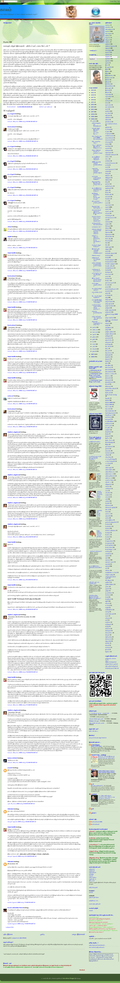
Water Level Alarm (96, 746)
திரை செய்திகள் (109, 369)
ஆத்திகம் (107, 56)
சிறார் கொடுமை (109, 230)
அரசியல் (41, 106)
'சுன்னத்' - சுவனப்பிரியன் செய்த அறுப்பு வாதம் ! (99, 494)
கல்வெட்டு (93, 769)
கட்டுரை (107, 131)
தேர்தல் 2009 (108, 402)
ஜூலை (94, 337)
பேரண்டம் (107, 534)
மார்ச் (93, 346)
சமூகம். (107, 209)
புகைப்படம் (108, 513)
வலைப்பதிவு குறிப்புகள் (94, 904)
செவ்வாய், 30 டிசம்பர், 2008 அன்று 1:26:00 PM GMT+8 (22, 351)
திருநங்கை (108, 357)
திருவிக (107, 361)
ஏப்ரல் (94, 344)
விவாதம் (107, 635)
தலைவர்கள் (108, 338)
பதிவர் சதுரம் (108, 467)
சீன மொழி (108, 240)
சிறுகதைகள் (108, 234)
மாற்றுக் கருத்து (109, 574)
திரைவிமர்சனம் (109, 382)
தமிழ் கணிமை (92, 877)
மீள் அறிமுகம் (108, 580)
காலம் (5, 9)
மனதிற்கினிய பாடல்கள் (111, 572)
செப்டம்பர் (95, 332)
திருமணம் (107, 359)
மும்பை (107, 586)
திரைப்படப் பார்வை (110, 373)
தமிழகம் (107, 323)
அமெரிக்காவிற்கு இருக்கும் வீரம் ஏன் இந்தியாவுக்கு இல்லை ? (95, 597)
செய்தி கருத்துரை (109, 259)
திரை (106, 363)
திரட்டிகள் (107, 350)
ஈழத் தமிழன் (108, 96)
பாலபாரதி (107, 497)
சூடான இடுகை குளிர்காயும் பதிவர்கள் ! (96, 158)
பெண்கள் (107, 524)
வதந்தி (107, 607)
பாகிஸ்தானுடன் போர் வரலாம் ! (96, 270)
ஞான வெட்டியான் (109, 282)
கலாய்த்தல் (108, 146)
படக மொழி (108, 463)
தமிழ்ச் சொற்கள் (109, 305)
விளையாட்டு (108, 639)
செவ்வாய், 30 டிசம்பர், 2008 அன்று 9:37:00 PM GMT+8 (22, 497)
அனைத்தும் (108, 50)
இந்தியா (107, 71)
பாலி (106, 499)
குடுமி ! (98, 474)
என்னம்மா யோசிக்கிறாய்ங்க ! (97, 313)
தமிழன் (107, 329)
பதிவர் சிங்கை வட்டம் (110, 471)
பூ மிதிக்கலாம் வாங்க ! (94, 441)
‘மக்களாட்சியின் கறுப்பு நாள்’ (96, 719)
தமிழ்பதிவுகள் (92, 872)
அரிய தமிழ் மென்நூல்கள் (111, 666)
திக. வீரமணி (108, 346)
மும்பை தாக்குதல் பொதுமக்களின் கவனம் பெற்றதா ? (97, 265)
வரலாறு (107, 611)
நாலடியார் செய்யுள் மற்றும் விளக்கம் (97, 737)
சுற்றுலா (107, 249)
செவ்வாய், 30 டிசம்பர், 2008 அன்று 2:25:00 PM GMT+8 (22, 403)
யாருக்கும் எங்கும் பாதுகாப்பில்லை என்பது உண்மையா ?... (96, 307)
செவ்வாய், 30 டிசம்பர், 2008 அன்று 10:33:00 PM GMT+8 (23, 579)
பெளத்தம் (107, 532)
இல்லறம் (107, 82)
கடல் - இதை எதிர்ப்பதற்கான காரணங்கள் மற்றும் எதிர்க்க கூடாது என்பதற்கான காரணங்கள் (106, 797)
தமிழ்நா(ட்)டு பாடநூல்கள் (111, 664)
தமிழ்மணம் (108, 312)
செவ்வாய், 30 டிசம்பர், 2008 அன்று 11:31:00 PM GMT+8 (22, 762)
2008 (92, 119)
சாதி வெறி (108, 221)
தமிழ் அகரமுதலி (93, 887)
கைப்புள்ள (107, 196)
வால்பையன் (11, 396)
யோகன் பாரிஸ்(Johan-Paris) (15, 907)
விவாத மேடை (108, 632)
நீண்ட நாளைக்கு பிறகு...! (96, 142)
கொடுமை (107, 198)
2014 (92, 104)
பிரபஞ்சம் (107, 503)
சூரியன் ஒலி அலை (94, 897)
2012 (92, 109)
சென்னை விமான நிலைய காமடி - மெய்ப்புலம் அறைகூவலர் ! (96, 219)
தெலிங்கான (108, 390)
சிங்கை (107, 228)
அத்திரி (9, 236)
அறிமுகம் (107, 40)
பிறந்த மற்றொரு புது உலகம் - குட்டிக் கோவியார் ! (99, 534)
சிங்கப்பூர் (107, 226)
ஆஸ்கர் (107, 63)
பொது (106, 539)
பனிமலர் (10, 226)
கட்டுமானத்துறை (95, 745)
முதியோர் (107, 582)
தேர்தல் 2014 (108, 404)
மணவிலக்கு (108, 553)
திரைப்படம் (108, 376)
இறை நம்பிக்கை (109, 86)
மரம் (106, 568)
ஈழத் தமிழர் (108, 94)
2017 (92, 97)
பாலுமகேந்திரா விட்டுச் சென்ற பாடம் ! (99, 513)
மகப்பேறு (107, 551)
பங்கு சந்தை (108, 457)
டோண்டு (107, 284)
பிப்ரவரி (94, 349)
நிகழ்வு (107, 434)
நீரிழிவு (107, 444)
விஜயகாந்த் (108, 641)
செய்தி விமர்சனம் (109, 261)
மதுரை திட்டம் (92, 879)
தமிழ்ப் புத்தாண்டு (109, 310)
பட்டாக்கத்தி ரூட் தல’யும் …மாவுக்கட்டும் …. (100, 713)
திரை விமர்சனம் (109, 371)
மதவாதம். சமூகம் (109, 562)
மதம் (106, 558)
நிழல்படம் (107, 438)
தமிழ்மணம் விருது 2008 (111, 314)
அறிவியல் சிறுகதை (110, 46)
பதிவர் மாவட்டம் (109, 474)
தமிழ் (106, 297)
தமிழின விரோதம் (109, 334)
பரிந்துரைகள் (108, 484)
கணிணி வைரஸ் (109, 135)
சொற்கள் (107, 278)
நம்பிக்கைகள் (108, 423)
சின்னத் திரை (108, 236)
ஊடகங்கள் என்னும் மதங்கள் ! (97, 289)
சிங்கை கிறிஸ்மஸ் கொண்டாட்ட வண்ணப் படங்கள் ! (97, 152)
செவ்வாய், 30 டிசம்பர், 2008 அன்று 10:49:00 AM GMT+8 (23, 231)
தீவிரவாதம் (108, 386)
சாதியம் (107, 224)
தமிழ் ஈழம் (49, 106)
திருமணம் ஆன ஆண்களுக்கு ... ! (97, 207)
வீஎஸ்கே (107, 643)
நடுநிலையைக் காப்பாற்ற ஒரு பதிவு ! (96, 259)
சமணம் (91, 910)
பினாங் (107, 511)
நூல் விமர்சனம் (109, 446)
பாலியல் (107, 501)
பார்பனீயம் (107, 492)
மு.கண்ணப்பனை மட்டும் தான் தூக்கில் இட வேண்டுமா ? (95, 458)
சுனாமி (107, 251)
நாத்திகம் (107, 429)
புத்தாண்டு (108, 516)
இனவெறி (107, 90)
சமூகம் (107, 207)
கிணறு (107, 173)
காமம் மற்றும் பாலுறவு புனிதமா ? (97, 285)
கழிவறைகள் (108, 152)
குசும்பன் (107, 184)
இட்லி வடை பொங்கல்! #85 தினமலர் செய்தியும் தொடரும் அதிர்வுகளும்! (106, 757)
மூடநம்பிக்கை (108, 593)
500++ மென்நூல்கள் (110, 662)
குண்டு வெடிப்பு (109, 186)
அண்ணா (107, 25)
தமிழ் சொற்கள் (109, 301)
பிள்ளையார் (108, 505)
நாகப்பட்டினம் (108, 425)
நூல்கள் (107, 448)
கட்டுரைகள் (108, 133)
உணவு (106, 102)
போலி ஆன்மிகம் (109, 545)
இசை (106, 65)
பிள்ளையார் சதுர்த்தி (110, 507)
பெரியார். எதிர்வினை (110, 530)
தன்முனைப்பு (108, 342)
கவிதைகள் (108, 150)
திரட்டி (106, 348)
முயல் (92, 808)
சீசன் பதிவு (108, 238)
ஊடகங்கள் (108, 113)
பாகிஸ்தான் (108, 488)
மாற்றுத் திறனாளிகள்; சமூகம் (110, 577)
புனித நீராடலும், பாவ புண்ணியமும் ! (94, 582)
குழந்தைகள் (108, 188)
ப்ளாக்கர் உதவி (108, 453)
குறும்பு (107, 190)
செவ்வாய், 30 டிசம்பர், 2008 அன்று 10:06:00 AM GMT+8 (23, 221)
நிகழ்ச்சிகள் (108, 432)
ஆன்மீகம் (107, 61)
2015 (92, 102)
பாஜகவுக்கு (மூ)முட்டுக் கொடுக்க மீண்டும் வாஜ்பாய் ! (97, 171)
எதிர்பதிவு (107, 115)
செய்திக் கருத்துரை (110, 263)
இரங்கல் (107, 79)
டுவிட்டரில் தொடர (93, 731)
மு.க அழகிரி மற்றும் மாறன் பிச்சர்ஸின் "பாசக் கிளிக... (97, 301)
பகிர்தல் (107, 455)
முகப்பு (42, 934)
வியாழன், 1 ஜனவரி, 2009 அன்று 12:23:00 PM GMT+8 (22, 856)
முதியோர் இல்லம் (109, 584)
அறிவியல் (107, 44)
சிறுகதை (107, 232)
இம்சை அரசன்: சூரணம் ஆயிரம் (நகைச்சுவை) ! (96, 279)
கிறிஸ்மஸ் (107, 180)
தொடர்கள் (108, 408)
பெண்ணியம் (108, 526)
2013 (92, 107)
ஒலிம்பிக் (107, 127)
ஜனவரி (94, 351)
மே (93, 341)
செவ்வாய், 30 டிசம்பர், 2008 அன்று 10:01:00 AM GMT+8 (23, 169)
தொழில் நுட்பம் (109, 415)
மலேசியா (107, 570)
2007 (92, 354)
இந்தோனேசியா (109, 75)
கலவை (107, 144)
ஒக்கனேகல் (108, 121)
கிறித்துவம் (108, 177)
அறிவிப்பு (107, 42)
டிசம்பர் (94, 121)
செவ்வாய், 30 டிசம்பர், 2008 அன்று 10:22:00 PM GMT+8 (23, 537)
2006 (92, 356)
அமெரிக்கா (108, 27)
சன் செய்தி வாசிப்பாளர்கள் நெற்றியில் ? (96, 178)
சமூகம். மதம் (108, 211)
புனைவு (107, 518)
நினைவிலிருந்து (109, 442)
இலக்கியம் (108, 84)
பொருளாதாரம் (108, 543)
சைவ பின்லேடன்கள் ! (97, 292)
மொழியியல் (108, 599)
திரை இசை (108, 365)
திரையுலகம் (108, 380)
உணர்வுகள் (108, 100)
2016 (92, 99)
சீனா (106, 245)
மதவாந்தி (107, 564)
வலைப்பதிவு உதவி (109, 614)
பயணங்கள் (94, 794)
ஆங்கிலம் (107, 54)
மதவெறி (107, 566)
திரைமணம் (108, 378)
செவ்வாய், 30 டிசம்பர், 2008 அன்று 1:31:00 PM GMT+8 (22, 390)
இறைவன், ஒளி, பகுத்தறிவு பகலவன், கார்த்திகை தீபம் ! (97, 251)
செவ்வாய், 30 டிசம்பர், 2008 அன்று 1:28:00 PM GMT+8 (22, 372)
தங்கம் (107, 293)
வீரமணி (107, 645)
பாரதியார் (107, 495)
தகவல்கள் (108, 291)
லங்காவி (107, 603)
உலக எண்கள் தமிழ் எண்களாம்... (97, 947)
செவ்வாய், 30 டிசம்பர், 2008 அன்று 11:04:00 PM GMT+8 (23, 672)
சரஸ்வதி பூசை (108, 215)
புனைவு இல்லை (109, 520)
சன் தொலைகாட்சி (110, 217)
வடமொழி (107, 605)
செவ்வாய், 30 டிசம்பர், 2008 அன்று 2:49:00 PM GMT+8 (22, 426)
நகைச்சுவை (108, 417)
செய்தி (107, 257)
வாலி (106, 620)
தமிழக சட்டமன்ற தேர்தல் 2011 (111, 320)
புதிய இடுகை (8, 934)
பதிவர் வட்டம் (108, 478)
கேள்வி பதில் (108, 194)
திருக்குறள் (108, 355)
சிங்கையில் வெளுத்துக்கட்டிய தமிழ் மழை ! (97, 323)
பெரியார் (107, 528)
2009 (92, 116)
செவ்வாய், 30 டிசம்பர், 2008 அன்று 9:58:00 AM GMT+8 (22, 121)
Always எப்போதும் (94, 721)
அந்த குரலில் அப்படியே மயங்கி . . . (97, 723)
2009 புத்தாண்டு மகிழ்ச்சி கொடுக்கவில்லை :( (97, 164)
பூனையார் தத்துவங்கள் (111, 522)
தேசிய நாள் (108, 392)
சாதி (106, 219)
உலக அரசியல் (108, 107)
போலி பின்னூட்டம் (109, 549)
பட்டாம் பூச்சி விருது (110, 459)
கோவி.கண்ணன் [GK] (96, 821)
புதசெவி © (93, 813)
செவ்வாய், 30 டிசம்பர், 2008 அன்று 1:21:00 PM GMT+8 (22, 302)
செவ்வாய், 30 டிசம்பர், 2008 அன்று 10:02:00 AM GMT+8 (23, 182)
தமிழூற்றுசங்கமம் (91, 875)
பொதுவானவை (109, 541)
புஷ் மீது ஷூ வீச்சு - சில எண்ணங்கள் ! (97, 223)
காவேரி (107, 171)
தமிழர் (106, 325)
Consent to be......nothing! (98, 755)
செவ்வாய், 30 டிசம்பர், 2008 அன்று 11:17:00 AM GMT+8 (22, 247)
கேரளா (107, 192)
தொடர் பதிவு (108, 406)
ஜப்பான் (107, 649)
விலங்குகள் (108, 630)
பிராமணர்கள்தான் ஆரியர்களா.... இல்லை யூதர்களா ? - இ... (97, 212)
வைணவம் (107, 647)
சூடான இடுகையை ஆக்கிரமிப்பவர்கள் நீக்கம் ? (97, 189)
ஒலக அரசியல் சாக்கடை (111, 123)
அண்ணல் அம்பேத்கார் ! (96, 551)
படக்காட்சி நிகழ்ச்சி (110, 461)
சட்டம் (106, 201)
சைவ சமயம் (108, 274)
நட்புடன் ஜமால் (11, 113)
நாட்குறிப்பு (107, 427)
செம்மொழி (108, 255)
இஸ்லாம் (107, 92)
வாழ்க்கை (107, 622)
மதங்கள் (107, 555)
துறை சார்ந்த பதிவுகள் (110, 388)
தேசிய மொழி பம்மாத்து (111, 394)
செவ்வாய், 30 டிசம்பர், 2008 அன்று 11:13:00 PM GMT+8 (22, 705)
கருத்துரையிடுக (10, 927)
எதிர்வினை (108, 117)
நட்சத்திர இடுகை (109, 421)
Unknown (10, 809)
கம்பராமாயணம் (109, 140)
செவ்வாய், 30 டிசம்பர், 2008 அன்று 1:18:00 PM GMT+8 (22, 270)
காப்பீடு (107, 165)
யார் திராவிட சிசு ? (96, 227)
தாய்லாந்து (108, 344)
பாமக (106, 490)
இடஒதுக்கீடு (108, 67)
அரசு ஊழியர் (108, 33)
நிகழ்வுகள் (108, 436)
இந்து (106, 73)
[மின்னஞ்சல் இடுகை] (55, 106)
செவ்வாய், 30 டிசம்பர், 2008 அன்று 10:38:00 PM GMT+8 (23, 609)
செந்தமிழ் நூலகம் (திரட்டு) (112, 668)
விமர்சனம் (107, 628)
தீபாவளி (107, 384)
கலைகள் (107, 148)
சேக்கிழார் (108, 272)
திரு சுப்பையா (108, 352)
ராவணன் (10, 767)
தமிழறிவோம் (108, 327)
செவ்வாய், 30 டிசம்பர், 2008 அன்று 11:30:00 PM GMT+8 (22, 752)
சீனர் (106, 242)
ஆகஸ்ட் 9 (107, 52)
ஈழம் (45, 106)
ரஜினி (106, 601)
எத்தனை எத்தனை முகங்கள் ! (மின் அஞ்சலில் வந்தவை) (96, 231)
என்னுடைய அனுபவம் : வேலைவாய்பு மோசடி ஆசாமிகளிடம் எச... (96, 239)
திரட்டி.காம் (92, 880)
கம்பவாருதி (108, 142)
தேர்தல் (107, 400)
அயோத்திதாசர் (109, 29)
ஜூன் (93, 339)
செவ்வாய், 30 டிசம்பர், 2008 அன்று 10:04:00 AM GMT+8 (23, 195)
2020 (92, 95)
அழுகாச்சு (107, 37)
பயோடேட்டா (108, 482)
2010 (92, 114)
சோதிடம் (107, 280)
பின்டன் (107, 509)
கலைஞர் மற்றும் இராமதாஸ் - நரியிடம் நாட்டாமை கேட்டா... (96, 131)
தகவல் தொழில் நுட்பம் (111, 289)
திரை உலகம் (108, 367)
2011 (92, 111)
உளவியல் (107, 111)
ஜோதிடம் (107, 651)
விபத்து (107, 626)
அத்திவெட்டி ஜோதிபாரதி (14, 432)
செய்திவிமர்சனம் (109, 268)
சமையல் (107, 213)
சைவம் (107, 276)
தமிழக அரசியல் (109, 317)
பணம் (106, 465)
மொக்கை (107, 595)
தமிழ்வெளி (92, 871)
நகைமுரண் (108, 419)
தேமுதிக (107, 398)
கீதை (106, 182)
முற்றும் (107, 590)
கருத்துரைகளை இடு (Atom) (19, 938)
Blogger (72, 978)
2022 (92, 92)
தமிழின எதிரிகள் (109, 331)
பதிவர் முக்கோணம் (110, 476)
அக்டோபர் (95, 329)
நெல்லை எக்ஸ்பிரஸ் (12, 758)
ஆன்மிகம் (107, 58)
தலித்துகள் (108, 336)
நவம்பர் (94, 327)
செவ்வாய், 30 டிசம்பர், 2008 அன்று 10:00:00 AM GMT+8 (23, 141)
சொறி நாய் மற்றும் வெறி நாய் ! (96, 245)
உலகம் (106, 109)
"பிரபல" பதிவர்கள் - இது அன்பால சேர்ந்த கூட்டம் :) (97, 146)
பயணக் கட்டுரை (109, 480)
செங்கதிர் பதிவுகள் (110, 253)
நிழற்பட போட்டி (109, 440)
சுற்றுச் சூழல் (108, 247)
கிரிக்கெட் (107, 175)
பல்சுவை (107, 486)
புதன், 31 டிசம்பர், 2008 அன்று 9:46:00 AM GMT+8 (21, 803)
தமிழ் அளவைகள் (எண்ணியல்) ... (97, 945)
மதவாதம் (107, 560)
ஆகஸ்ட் (94, 334)
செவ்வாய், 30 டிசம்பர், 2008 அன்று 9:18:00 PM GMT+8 (22, 469)
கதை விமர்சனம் (109, 138)
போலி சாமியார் (109, 547)
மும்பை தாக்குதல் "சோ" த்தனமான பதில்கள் (97, 318)
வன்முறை (107, 618)
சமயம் (106, 203)
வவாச (106, 616)
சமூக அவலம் (108, 205)
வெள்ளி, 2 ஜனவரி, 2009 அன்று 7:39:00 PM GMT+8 (21, 923)
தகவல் (107, 287)
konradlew (66, 978)
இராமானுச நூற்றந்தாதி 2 (97, 785)
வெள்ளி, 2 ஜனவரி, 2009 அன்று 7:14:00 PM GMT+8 (21, 902)
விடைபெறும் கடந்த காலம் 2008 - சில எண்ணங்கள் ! (97, 137)
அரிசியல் (107, 35)
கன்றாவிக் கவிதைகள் (110, 154)
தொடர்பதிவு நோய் (109, 411)
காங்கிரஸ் (107, 161)
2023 (92, 90)
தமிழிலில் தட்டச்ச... (94, 900)
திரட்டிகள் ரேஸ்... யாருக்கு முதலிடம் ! (97, 202)
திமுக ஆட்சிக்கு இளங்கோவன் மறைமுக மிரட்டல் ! (97, 184)
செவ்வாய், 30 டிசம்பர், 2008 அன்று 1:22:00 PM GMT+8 (22, 320)
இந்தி (106, 69)
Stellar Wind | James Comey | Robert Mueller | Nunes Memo (106, 771)
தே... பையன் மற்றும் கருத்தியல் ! (97, 296)
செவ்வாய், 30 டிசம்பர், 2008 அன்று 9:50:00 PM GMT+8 (22, 519)
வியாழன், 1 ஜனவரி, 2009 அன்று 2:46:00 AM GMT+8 (22, 821)
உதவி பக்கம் (108, 105)
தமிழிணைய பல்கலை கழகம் (110, 659)
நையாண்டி (108, 450)
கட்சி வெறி (108, 129)
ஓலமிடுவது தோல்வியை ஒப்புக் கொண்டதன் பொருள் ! (96, 196)
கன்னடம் (107, 156)
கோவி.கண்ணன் (11, 106)
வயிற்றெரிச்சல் (108, 609)
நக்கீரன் (91, 892)
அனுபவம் (107, 48)
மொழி (106, 597)
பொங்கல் (107, 537)
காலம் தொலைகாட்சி (110, 169)
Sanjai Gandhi (11, 253)
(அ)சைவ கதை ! (96, 255)
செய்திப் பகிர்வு (109, 266)
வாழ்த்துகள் (108, 624)
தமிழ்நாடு (107, 308)
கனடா (107, 159)
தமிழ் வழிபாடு (108, 303)
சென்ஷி (107, 270)
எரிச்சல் (107, 119)
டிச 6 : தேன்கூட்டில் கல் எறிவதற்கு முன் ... (97, 274)
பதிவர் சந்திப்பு (108, 469)
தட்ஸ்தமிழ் (108, 295)
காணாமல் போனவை (110, 163)
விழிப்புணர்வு (108, 637)
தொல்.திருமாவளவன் (110, 413)
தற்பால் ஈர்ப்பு (108, 340)
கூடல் (92, 784)
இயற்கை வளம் (109, 77)
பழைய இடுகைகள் (78, 934)
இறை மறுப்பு (108, 88)
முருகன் (107, 588)
